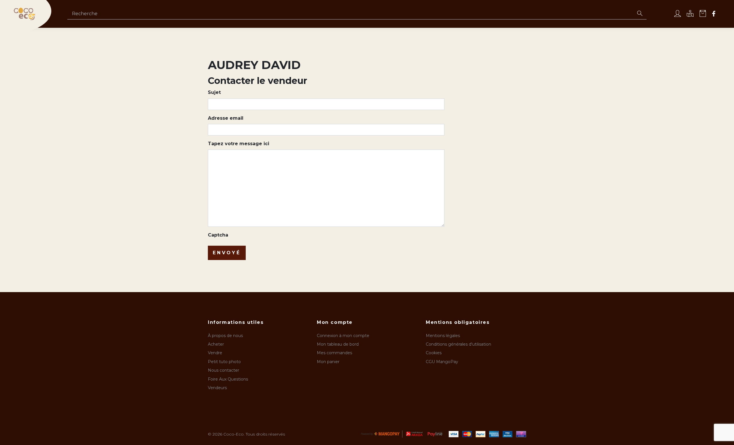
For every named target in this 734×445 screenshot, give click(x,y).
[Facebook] (714, 14)
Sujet (214, 92)
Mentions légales (443, 335)
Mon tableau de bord (338, 344)
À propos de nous (225, 335)
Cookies (434, 352)
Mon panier (328, 361)
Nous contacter (223, 370)
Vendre (215, 352)
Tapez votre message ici (238, 143)
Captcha (218, 235)
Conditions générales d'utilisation (458, 344)
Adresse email (225, 118)
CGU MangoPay (442, 361)
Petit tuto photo (224, 361)
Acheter (216, 344)
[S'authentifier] (677, 14)
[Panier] (702, 14)
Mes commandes (334, 352)
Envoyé (227, 252)
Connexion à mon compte (343, 335)
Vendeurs (217, 387)
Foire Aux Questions (228, 379)
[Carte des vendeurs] (690, 14)
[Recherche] (640, 14)
